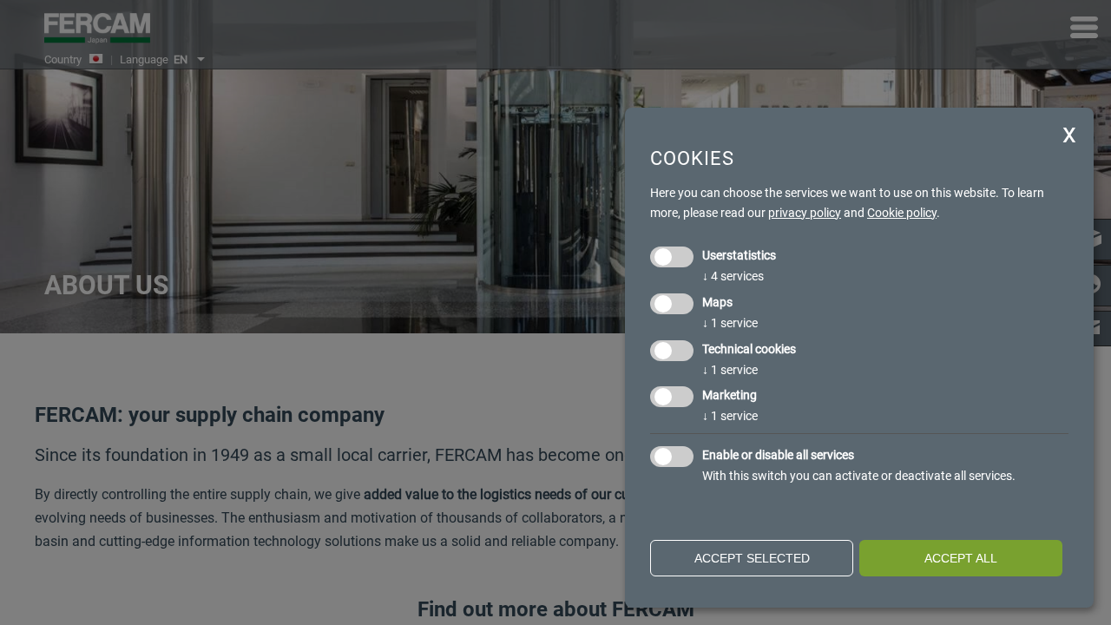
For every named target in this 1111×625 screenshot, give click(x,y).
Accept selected (752, 558)
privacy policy (804, 213)
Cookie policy (902, 213)
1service (730, 323)
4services (733, 276)
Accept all (960, 558)
